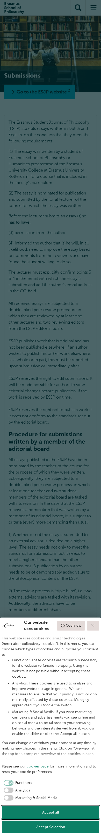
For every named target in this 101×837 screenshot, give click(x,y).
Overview (73, 625)
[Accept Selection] (93, 626)
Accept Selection (50, 827)
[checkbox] (17, 783)
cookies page (38, 766)
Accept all (50, 812)
